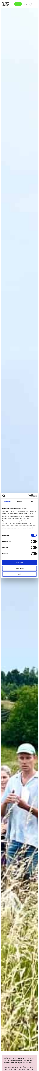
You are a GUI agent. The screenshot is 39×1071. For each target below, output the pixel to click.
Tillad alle (19, 562)
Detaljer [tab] (19, 501)
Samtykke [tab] (7, 501)
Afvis (19, 574)
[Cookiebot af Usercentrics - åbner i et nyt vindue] (28, 495)
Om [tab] (32, 501)
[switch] (34, 541)
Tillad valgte (19, 568)
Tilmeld (18, 4)
